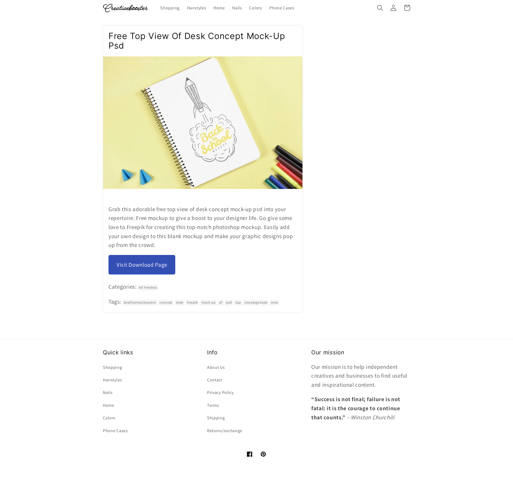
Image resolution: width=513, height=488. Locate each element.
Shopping (112, 367)
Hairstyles (112, 380)
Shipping (216, 418)
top (238, 302)
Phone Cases (115, 430)
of (220, 302)
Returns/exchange (224, 430)
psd (229, 302)
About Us (216, 367)
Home (108, 405)
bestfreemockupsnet (140, 302)
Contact (214, 380)
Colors (109, 418)
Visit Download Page (141, 264)
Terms (213, 405)
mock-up (208, 302)
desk (179, 302)
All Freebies (148, 287)
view (274, 302)
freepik (192, 302)
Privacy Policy (220, 392)
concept (166, 302)
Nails (107, 392)
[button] (380, 8)
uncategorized (255, 302)
